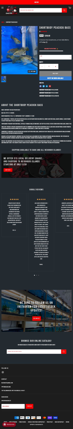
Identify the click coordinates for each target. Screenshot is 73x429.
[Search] (64, 10)
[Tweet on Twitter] (43, 86)
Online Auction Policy (59, 422)
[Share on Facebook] (40, 86)
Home (2, 22)
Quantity (41, 62)
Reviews (67, 422)
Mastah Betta (44, 31)
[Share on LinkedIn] (47, 86)
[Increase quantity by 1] (55, 66)
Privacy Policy (50, 422)
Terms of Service (22, 422)
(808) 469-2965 (7, 387)
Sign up (29, 406)
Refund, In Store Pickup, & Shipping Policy (36, 422)
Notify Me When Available (55, 78)
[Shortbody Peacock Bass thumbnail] (3, 79)
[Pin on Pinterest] (50, 86)
